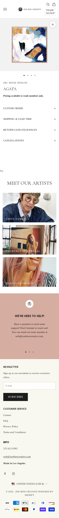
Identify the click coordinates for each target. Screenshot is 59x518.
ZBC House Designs (15, 83)
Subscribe (15, 396)
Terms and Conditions (14, 432)
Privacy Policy (10, 426)
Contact (7, 415)
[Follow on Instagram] (13, 473)
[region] (29, 323)
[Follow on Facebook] (5, 473)
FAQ (5, 421)
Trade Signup (50, 11)
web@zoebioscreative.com (17, 456)
